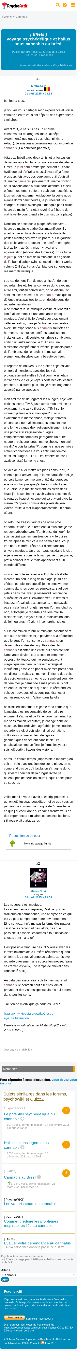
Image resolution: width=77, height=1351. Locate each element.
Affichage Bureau (14, 1339)
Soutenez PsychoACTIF (39, 1318)
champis (46, 328)
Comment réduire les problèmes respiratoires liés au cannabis (31, 1223)
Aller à (5, 1270)
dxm (59, 138)
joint (20, 167)
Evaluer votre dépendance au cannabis (37, 1243)
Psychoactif (8, 1256)
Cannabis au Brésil (20, 1177)
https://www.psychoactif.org (20, 1327)
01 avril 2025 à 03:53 (38, 93)
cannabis (10, 148)
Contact (34, 1343)
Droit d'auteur (11, 1324)
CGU (25, 1343)
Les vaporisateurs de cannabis (30, 1204)
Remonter (10, 1069)
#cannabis (26, 65)
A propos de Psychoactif (40, 1339)
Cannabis (21, 16)
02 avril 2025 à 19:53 (38, 897)
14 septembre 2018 (57, 1124)
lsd (65, 980)
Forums (7, 16)
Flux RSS (50, 1343)
